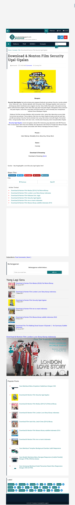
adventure (11, 484)
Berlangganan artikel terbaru (38, 267)
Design (50, 484)
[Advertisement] (37, 13)
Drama (59, 484)
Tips (48, 490)
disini (44, 156)
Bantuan (52, 30)
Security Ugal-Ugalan (15, 123)
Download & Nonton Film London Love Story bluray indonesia (31, 193)
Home (9, 50)
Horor (27, 487)
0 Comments (29, 65)
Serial (31, 490)
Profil (59, 30)
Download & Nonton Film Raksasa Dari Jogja (25, 195)
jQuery (54, 487)
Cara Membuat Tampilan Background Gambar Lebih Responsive (40, 448)
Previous (23, 182)
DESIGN (32, 44)
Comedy (14, 50)
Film (19, 50)
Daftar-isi (16, 44)
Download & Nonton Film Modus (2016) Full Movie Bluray (29, 190)
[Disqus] (37, 232)
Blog (46, 30)
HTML (36, 487)
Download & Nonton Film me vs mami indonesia (26, 200)
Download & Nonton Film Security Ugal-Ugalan (26, 198)
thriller (40, 490)
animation (22, 484)
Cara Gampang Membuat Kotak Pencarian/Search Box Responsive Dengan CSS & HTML (40, 467)
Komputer (43, 44)
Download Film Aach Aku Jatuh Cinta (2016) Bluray (36, 421)
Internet (45, 487)
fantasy (10, 487)
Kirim (55, 272)
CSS (41, 484)
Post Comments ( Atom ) (23, 257)
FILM (24, 44)
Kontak (66, 30)
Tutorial (57, 490)
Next (52, 182)
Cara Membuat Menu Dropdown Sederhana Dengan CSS (37, 386)
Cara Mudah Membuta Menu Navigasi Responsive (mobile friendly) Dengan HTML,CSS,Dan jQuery (41, 458)
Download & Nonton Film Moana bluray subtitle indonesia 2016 (31, 203)
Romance (22, 490)
